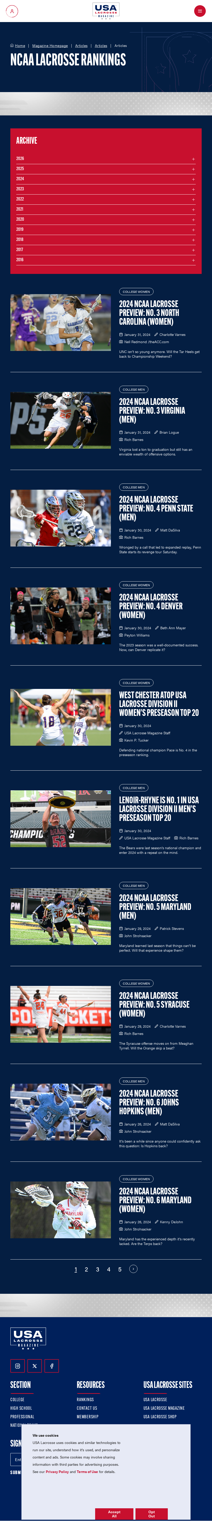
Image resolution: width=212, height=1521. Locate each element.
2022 (20, 199)
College (17, 1400)
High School (21, 1408)
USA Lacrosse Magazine (164, 1408)
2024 (20, 179)
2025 (20, 169)
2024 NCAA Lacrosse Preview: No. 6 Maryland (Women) (155, 1200)
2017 (19, 250)
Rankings (85, 1400)
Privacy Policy (57, 1471)
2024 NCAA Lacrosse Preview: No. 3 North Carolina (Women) (149, 313)
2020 (20, 219)
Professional (22, 1417)
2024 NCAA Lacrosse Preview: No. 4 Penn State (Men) (156, 509)
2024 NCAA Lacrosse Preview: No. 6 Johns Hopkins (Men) (149, 1103)
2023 (20, 189)
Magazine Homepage (50, 45)
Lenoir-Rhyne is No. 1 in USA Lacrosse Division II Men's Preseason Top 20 (159, 809)
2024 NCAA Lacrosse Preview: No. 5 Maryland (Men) (155, 907)
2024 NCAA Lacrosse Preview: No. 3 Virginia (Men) (152, 411)
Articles (81, 45)
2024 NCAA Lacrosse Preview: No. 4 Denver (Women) (151, 606)
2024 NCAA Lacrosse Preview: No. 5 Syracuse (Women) (154, 1005)
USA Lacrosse (155, 1400)
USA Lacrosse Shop (160, 1417)
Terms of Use (87, 1471)
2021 (19, 209)
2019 (20, 229)
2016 (20, 260)
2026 (20, 159)
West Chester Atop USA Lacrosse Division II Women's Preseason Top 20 (159, 704)
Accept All (114, 1514)
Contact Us (87, 1408)
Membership (87, 1417)
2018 (20, 240)
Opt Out (151, 1514)
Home (20, 45)
